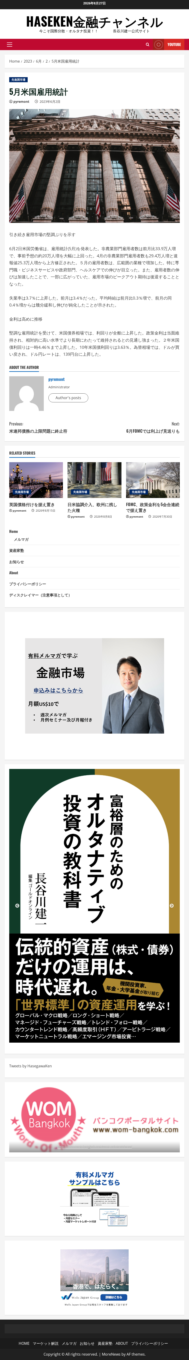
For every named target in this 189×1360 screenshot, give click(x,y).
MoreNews (111, 1354)
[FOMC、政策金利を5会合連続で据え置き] (153, 480)
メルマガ (21, 539)
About (13, 572)
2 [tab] (94, 1035)
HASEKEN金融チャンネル (94, 20)
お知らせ (16, 561)
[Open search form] (147, 44)
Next (171, 906)
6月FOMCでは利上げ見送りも (153, 427)
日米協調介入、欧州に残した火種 (92, 507)
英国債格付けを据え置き (32, 504)
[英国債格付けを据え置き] (36, 480)
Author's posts (68, 397)
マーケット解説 (46, 1343)
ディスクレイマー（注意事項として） (40, 595)
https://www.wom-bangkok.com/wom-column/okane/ (94, 1147)
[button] (10, 44)
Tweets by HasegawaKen (30, 1066)
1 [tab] (87, 1035)
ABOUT (122, 1343)
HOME (24, 1343)
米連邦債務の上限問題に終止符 (38, 427)
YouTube (174, 44)
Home (13, 531)
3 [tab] (101, 1035)
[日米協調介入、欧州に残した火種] (94, 480)
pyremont (21, 101)
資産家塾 (16, 550)
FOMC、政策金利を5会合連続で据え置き (152, 507)
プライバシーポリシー (27, 583)
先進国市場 (18, 80)
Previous (17, 906)
